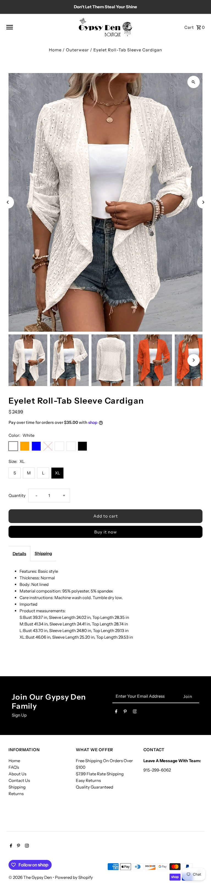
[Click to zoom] (193, 82)
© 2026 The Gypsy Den (31, 877)
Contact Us (19, 780)
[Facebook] (116, 712)
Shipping (43, 553)
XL (57, 473)
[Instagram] (135, 712)
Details (19, 553)
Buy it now (105, 532)
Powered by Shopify (74, 877)
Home (55, 49)
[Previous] (8, 202)
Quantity (17, 495)
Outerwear (77, 49)
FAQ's (14, 767)
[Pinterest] (125, 712)
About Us (17, 773)
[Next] (203, 202)
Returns (16, 793)
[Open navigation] (39, 27)
